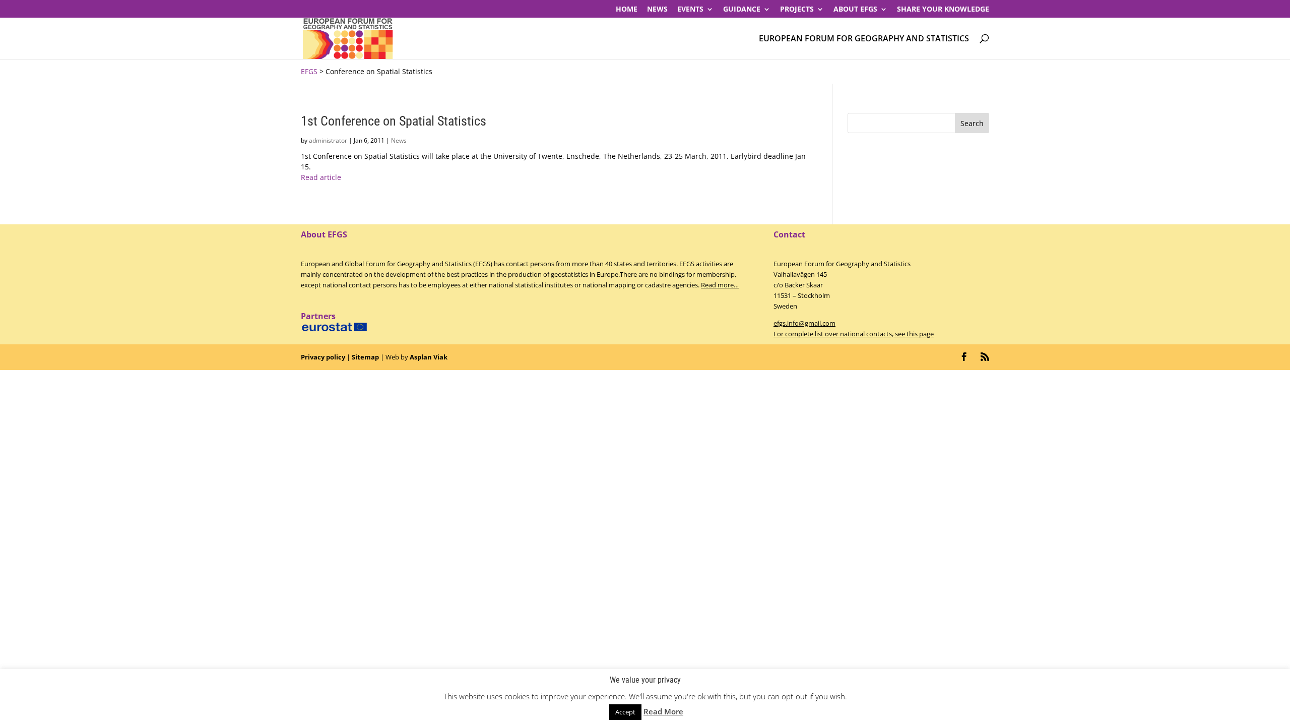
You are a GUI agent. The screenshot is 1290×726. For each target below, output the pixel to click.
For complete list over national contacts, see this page (853, 333)
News (657, 10)
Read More (663, 711)
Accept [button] (625, 711)
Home (626, 10)
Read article (321, 177)
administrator (328, 140)
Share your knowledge (943, 10)
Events (690, 10)
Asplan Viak (428, 356)
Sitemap (365, 356)
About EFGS (855, 10)
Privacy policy (323, 356)
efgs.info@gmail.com (804, 323)
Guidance (741, 10)
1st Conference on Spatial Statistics (393, 121)
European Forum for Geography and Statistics (864, 39)
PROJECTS (797, 10)
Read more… (720, 284)
